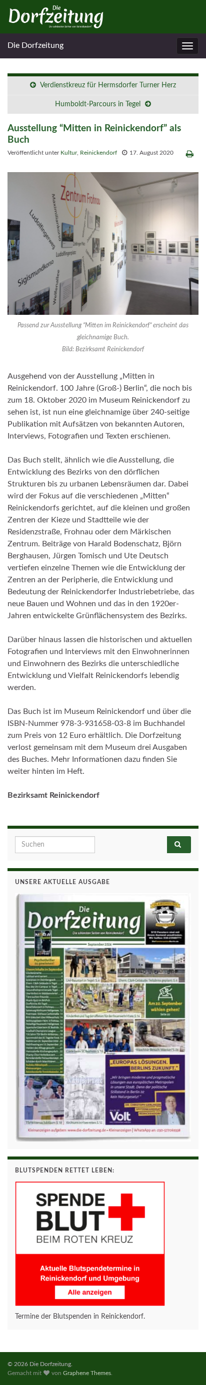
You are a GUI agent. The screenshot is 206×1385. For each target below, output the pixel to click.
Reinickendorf (98, 153)
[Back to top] (183, 1362)
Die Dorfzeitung (36, 45)
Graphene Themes (87, 1373)
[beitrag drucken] (190, 154)
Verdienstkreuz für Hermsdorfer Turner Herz (108, 85)
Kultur (68, 153)
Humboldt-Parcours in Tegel (97, 104)
